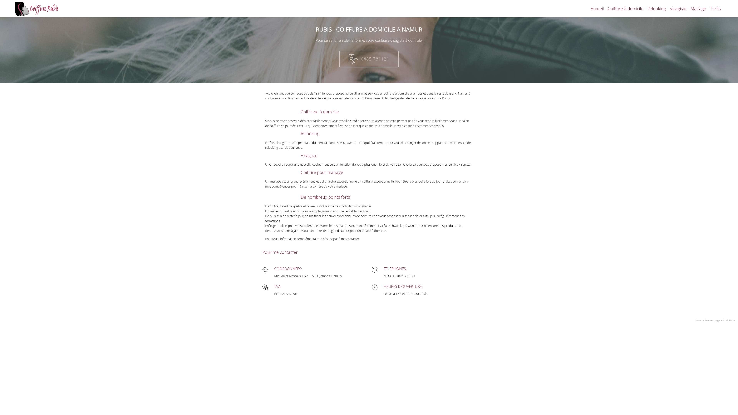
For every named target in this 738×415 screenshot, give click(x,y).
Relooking (656, 9)
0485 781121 (375, 59)
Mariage (698, 9)
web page (714, 320)
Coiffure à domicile (625, 9)
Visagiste (678, 9)
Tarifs (715, 9)
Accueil (597, 9)
